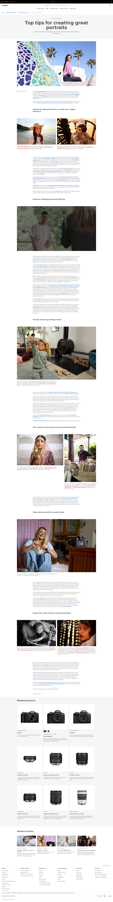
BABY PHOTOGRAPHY (61, 848)
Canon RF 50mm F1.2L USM (25, 650)
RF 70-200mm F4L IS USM (72, 185)
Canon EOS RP (67, 487)
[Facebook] (98, 896)
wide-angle (66, 170)
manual (75, 311)
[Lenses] (48, 8)
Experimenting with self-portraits (41, 420)
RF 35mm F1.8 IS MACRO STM (54, 171)
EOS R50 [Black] (47, 736)
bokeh (56, 294)
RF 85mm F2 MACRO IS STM (69, 286)
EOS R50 (46, 97)
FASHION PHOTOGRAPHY (82, 848)
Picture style (41, 647)
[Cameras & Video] (44, 8)
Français (52, 1)
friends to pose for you (44, 415)
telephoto (36, 185)
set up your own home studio (46, 682)
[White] (48, 731)
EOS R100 (53, 158)
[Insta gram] (101, 896)
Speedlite (73, 277)
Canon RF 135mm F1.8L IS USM (63, 148)
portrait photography (41, 91)
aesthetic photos (67, 606)
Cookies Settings (69, 892)
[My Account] (110, 6)
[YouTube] (110, 896)
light (77, 284)
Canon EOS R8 (41, 95)
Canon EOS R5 (89, 147)
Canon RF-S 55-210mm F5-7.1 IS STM (55, 185)
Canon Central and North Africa (8, 896)
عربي (56, 1)
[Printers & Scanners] (58, 8)
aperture (53, 160)
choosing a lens (36, 160)
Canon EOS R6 (47, 147)
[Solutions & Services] (68, 8)
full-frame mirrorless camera (73, 94)
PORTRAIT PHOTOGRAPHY (56, 18)
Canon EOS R (47, 468)
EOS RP (52, 266)
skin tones (72, 308)
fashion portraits (68, 102)
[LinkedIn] (104, 896)
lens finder (58, 191)
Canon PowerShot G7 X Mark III (56, 392)
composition (59, 147)
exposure (79, 647)
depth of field (55, 162)
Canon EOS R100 (39, 266)
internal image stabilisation (60, 179)
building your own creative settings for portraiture (52, 683)
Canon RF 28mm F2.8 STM (39, 171)
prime (70, 170)
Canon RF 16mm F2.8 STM (22, 148)
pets (77, 102)
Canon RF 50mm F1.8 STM (56, 286)
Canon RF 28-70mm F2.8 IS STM (65, 177)
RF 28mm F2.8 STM (49, 500)
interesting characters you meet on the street (52, 102)
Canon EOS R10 (45, 158)
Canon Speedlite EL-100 (40, 279)
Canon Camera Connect (71, 393)
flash (58, 256)
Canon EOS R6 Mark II (67, 259)
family (39, 102)
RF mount (38, 299)
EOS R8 (45, 266)
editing (41, 598)
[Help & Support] (76, 8)
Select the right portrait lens (23, 146)
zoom (68, 171)
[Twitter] (107, 896)
